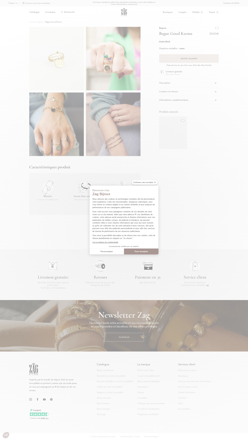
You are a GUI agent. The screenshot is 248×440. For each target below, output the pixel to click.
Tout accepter (141, 251)
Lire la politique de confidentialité (105, 242)
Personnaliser (106, 251)
